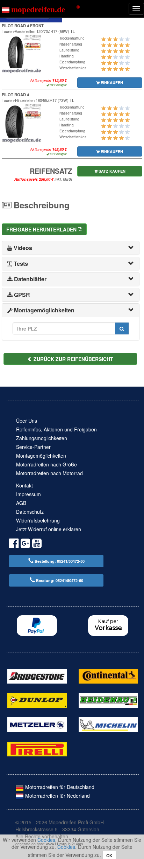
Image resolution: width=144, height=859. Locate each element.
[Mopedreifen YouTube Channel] (37, 544)
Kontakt (24, 485)
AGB (21, 502)
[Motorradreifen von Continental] (108, 675)
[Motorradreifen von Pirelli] (37, 748)
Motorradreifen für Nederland (57, 795)
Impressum (28, 494)
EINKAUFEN (111, 82)
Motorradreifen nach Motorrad (49, 473)
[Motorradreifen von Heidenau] (108, 699)
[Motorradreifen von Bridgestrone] (37, 675)
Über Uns (26, 420)
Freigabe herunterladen (42, 229)
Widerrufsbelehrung (38, 520)
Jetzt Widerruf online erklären (48, 529)
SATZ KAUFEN (111, 171)
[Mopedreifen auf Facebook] (14, 544)
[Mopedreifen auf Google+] (25, 544)
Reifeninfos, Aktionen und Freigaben (56, 429)
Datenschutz (30, 511)
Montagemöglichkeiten (41, 455)
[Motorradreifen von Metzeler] (37, 723)
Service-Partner (33, 446)
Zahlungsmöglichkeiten (41, 438)
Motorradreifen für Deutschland (59, 786)
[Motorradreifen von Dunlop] (37, 699)
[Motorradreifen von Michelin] (108, 723)
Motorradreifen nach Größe (46, 464)
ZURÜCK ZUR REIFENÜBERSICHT (72, 358)
